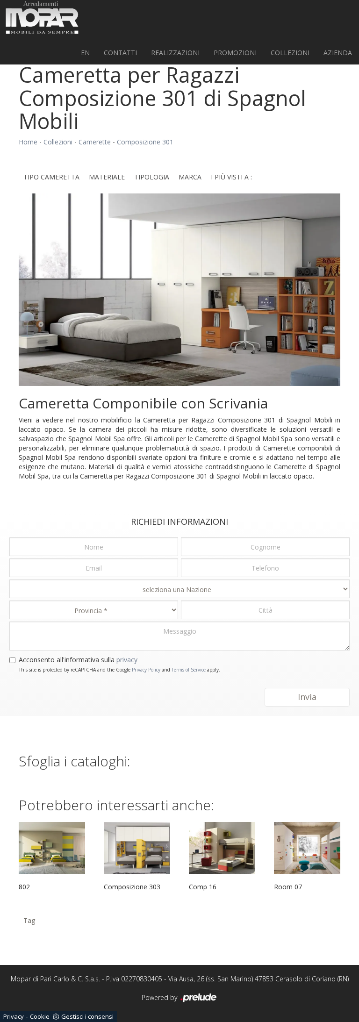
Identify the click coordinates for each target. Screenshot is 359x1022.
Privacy (13, 1016)
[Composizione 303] (137, 848)
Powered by (160, 997)
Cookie (40, 1016)
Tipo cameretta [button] (51, 176)
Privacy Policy (146, 669)
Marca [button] (190, 176)
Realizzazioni (175, 52)
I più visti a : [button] (231, 176)
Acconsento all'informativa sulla (78, 659)
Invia (307, 696)
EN (85, 52)
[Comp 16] (222, 848)
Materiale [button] (107, 176)
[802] (52, 848)
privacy (126, 659)
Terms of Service (189, 669)
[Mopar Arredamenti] (42, 17)
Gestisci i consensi (87, 1016)
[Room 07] (307, 848)
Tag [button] (29, 920)
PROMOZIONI (235, 52)
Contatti (120, 52)
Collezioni (290, 52)
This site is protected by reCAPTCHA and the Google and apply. (119, 669)
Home (28, 141)
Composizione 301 (145, 141)
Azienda (337, 52)
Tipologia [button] (151, 176)
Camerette (95, 141)
